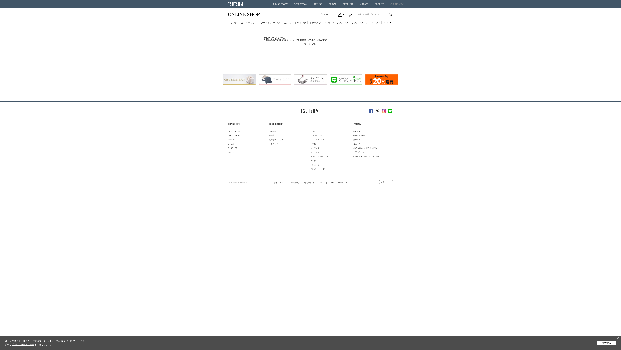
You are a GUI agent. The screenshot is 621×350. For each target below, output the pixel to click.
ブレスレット (373, 22)
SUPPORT (364, 4)
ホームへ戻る (310, 44)
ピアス (287, 22)
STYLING (318, 4)
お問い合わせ (358, 152)
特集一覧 (272, 131)
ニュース (356, 144)
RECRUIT (379, 4)
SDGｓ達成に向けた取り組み (365, 148)
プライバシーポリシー (338, 183)
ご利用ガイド (324, 14)
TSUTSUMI (236, 4)
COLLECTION (300, 4)
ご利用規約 (294, 183)
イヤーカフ (315, 22)
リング (233, 22)
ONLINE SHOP (397, 4)
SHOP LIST (348, 4)
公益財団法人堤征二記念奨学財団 (366, 156)
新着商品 (272, 135)
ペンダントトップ (317, 169)
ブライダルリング (270, 22)
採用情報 (356, 140)
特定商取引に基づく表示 (314, 183)
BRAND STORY (280, 4)
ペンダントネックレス (336, 22)
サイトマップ (279, 183)
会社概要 (356, 131)
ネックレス (357, 22)
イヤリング (300, 22)
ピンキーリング (249, 22)
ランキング (273, 144)
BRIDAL (333, 4)
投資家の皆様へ (359, 135)
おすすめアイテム (276, 140)
